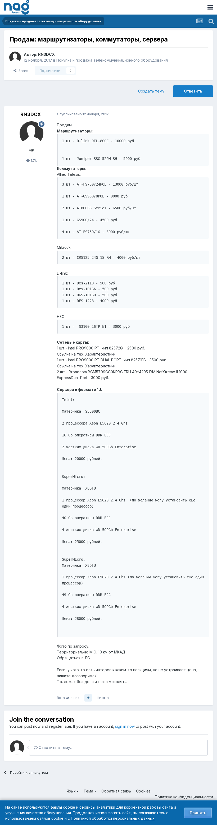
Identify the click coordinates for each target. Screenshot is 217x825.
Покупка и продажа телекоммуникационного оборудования (112, 60)
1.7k (33, 160)
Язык (71, 791)
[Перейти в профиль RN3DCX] (15, 57)
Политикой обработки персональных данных (113, 818)
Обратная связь (116, 791)
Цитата (103, 697)
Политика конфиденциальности (184, 797)
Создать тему (151, 91)
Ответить (193, 91)
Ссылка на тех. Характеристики (86, 354)
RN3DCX (46, 54)
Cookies (143, 791)
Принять (198, 812)
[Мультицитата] (88, 698)
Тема (89, 791)
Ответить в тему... (55, 747)
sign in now (125, 726)
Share (22, 70)
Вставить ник (68, 697)
